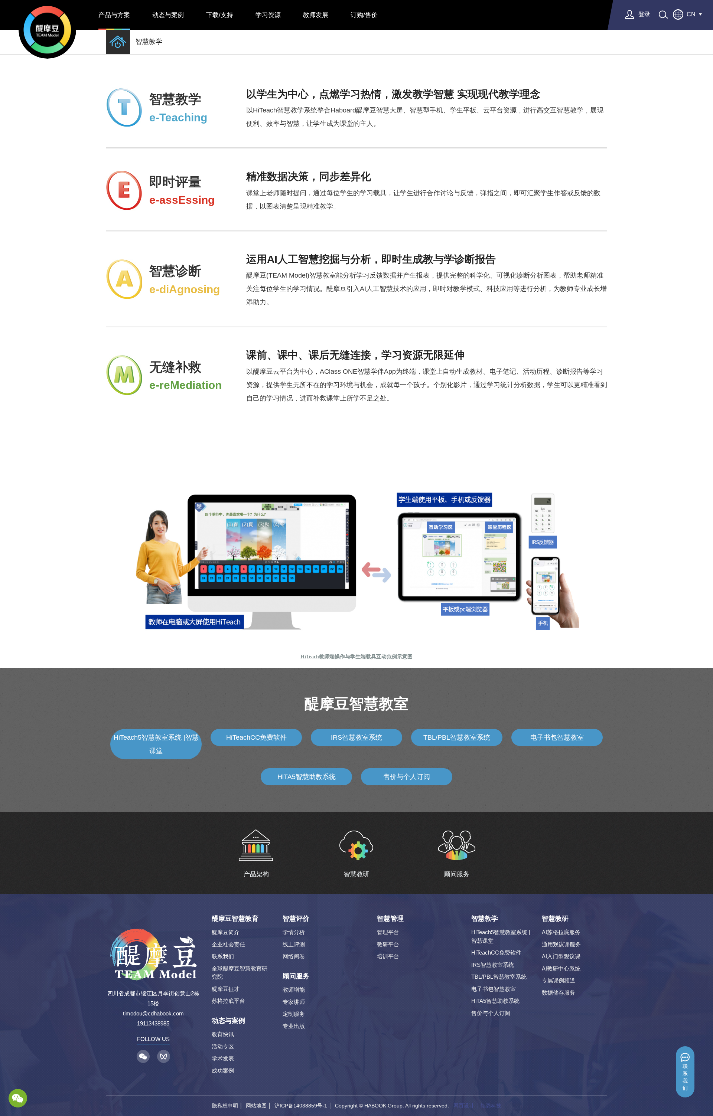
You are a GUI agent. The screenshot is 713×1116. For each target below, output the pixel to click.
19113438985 (153, 1023)
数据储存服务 (558, 992)
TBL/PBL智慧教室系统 (456, 737)
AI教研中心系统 (561, 968)
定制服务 (294, 1014)
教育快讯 (223, 1034)
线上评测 (294, 944)
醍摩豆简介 (226, 932)
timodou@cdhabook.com (153, 1013)
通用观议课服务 (561, 944)
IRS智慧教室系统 (356, 737)
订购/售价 (364, 15)
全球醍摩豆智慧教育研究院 (239, 972)
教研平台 (388, 944)
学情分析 (294, 932)
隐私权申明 (225, 1106)
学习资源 (268, 15)
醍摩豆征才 (226, 989)
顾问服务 (296, 976)
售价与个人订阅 (406, 776)
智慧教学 (149, 41)
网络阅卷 (294, 956)
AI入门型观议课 (561, 956)
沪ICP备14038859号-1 (300, 1106)
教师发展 (315, 15)
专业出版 (294, 1026)
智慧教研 (555, 918)
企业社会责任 (228, 944)
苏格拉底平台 (228, 1001)
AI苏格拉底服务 (561, 932)
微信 (143, 1056)
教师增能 (294, 989)
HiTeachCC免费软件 (256, 737)
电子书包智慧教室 (557, 737)
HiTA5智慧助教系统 (306, 776)
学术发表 (223, 1058)
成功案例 (223, 1070)
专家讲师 (294, 1002)
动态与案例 (168, 15)
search (663, 14)
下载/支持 (219, 15)
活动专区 (223, 1046)
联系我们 (685, 1077)
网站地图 (256, 1106)
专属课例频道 (558, 980)
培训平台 (388, 956)
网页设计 (463, 1106)
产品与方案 (114, 15)
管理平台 (388, 932)
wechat (18, 1098)
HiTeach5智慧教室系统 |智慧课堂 (156, 744)
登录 (644, 14)
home (118, 42)
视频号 (163, 1056)
